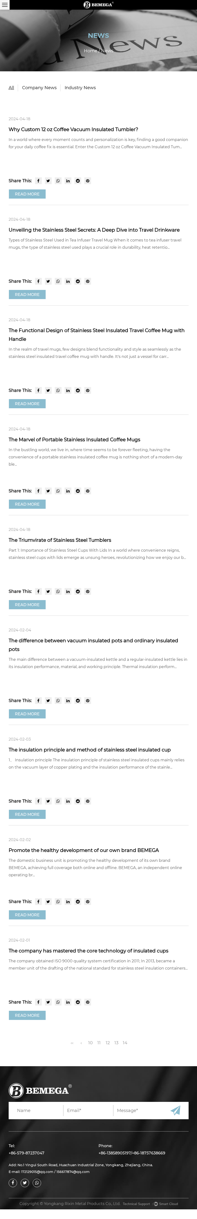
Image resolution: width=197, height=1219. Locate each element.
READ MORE (27, 194)
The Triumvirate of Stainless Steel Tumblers (60, 540)
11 (99, 1042)
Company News (39, 87)
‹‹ (72, 1042)
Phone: (105, 1146)
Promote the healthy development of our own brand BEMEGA (84, 850)
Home (90, 51)
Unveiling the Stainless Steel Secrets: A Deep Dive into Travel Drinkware (94, 230)
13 (116, 1042)
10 (90, 1042)
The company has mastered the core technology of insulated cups (88, 951)
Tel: (12, 1146)
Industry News (80, 87)
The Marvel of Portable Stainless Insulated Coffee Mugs (74, 439)
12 (108, 1042)
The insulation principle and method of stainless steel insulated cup (90, 750)
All (11, 87)
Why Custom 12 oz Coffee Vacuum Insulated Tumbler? (73, 129)
